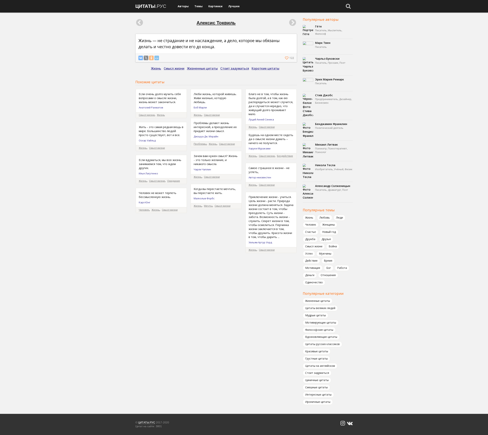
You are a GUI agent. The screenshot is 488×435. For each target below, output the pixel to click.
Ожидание (173, 181)
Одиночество (314, 282)
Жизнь (156, 68)
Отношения (328, 275)
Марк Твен (322, 43)
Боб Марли (200, 107)
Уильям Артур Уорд (260, 242)
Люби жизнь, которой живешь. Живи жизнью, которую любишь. (215, 98)
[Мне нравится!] (287, 58)
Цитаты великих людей (320, 308)
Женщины (328, 224)
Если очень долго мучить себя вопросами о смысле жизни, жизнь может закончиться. (160, 98)
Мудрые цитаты (315, 315)
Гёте (318, 26)
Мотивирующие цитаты (320, 322)
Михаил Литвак (326, 144)
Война (333, 246)
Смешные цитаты (316, 387)
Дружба (310, 239)
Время (328, 260)
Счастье (310, 232)
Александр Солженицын (332, 186)
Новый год (329, 232)
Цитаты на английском (320, 366)
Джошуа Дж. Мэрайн (206, 136)
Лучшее (234, 6)
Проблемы (200, 144)
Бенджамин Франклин (331, 124)
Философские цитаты (319, 330)
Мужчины (325, 253)
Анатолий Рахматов (151, 107)
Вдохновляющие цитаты (321, 337)
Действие (311, 260)
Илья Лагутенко (148, 173)
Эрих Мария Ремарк (329, 79)
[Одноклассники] (151, 58)
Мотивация (312, 268)
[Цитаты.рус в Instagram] (342, 423)
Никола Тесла (325, 165)
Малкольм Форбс (204, 198)
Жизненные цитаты (202, 68)
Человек (144, 209)
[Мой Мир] (156, 58)
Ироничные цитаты (317, 402)
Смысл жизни (174, 68)
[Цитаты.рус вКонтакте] (350, 423)
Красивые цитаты (316, 351)
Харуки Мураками (259, 148)
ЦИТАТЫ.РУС (146, 422)
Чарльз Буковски (327, 58)
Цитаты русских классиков (322, 344)
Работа (342, 268)
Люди (339, 217)
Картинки (215, 6)
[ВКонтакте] (140, 58)
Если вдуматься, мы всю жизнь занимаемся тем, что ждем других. (160, 164)
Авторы (183, 6)
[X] (146, 58)
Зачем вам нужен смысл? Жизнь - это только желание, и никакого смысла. (216, 160)
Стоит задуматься (234, 68)
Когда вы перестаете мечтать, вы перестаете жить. (215, 191)
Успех (309, 253)
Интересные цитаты (318, 394)
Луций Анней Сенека (261, 119)
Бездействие (285, 156)
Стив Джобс (324, 95)
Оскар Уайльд (147, 140)
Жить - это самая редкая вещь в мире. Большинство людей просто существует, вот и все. (161, 131)
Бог (328, 268)
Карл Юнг (144, 202)
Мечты (208, 205)
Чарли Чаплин (202, 169)
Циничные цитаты (317, 380)
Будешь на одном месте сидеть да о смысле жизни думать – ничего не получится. (271, 139)
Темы (198, 6)
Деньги (309, 275)
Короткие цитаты (265, 68)
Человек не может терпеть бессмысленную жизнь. (157, 195)
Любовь (324, 217)
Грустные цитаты (316, 358)
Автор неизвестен (260, 177)
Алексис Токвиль (216, 22)
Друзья (326, 239)
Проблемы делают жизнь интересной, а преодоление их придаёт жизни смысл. (215, 127)
